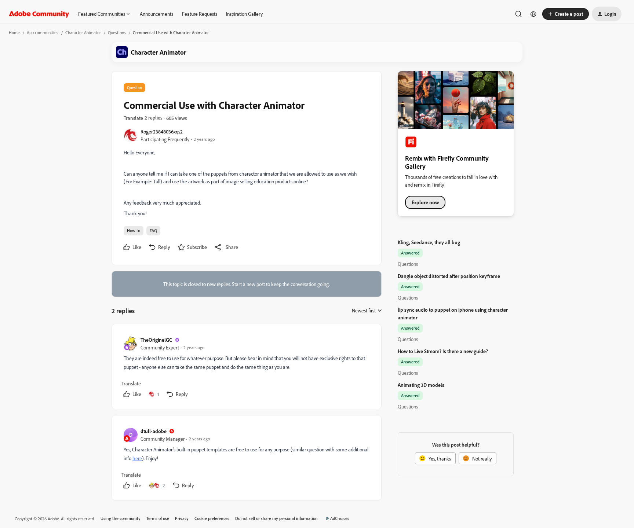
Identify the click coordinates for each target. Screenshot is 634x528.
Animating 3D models (421, 385)
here (137, 458)
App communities (42, 32)
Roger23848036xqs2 (162, 131)
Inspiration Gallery (244, 14)
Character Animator (83, 32)
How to (133, 230)
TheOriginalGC (156, 340)
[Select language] (533, 14)
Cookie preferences (211, 518)
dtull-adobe (154, 431)
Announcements (156, 14)
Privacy (182, 518)
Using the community (121, 518)
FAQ (153, 230)
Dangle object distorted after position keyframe (449, 276)
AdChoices (339, 518)
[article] (246, 368)
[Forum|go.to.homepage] (39, 14)
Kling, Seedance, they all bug (429, 242)
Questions (117, 32)
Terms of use (157, 518)
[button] (565, 14)
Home (14, 32)
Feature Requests (199, 14)
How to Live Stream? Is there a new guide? (443, 351)
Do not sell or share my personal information (276, 518)
